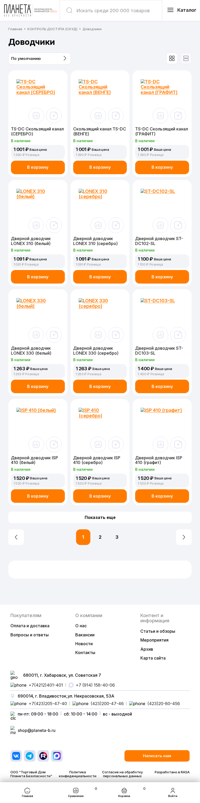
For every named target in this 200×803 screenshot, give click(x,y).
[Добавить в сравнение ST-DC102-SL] (160, 225)
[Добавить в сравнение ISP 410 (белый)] (36, 444)
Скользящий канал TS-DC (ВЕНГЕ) (99, 131)
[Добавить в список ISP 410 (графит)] (178, 444)
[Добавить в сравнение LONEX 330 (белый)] (36, 335)
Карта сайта (153, 658)
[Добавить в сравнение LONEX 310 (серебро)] (98, 225)
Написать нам (157, 755)
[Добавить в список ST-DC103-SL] (178, 335)
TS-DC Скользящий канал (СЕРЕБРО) (37, 131)
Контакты (85, 652)
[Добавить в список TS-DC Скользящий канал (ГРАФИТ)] (178, 115)
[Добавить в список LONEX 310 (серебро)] (116, 225)
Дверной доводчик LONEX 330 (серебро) (95, 350)
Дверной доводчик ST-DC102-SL (159, 241)
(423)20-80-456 (163, 703)
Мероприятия (154, 640)
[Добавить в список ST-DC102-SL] (178, 225)
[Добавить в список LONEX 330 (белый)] (54, 335)
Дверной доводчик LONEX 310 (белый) (31, 241)
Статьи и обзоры (157, 631)
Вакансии (85, 634)
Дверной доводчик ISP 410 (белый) (34, 460)
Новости (84, 643)
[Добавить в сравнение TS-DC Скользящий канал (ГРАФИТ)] (160, 115)
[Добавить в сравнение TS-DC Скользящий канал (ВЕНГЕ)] (98, 115)
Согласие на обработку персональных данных (122, 774)
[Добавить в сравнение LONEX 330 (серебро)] (98, 335)
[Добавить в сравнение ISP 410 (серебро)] (98, 444)
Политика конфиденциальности (77, 774)
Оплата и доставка (29, 625)
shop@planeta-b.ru (36, 730)
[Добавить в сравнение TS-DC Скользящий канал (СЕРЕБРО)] (36, 115)
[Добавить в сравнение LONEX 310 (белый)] (36, 225)
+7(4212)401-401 (46, 685)
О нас (81, 625)
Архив (146, 649)
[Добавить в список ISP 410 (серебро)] (116, 444)
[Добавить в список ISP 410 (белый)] (54, 444)
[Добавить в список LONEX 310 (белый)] (54, 225)
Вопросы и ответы (29, 634)
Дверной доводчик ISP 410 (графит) (158, 460)
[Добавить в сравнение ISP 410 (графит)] (160, 444)
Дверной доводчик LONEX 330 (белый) (31, 350)
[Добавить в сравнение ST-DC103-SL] (160, 335)
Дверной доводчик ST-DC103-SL (159, 350)
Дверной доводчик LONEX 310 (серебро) (95, 241)
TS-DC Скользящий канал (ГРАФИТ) (161, 131)
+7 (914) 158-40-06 (95, 685)
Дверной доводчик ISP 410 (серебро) (96, 460)
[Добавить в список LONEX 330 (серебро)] (116, 335)
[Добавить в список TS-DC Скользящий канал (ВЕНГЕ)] (116, 115)
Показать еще (100, 517)
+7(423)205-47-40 (48, 703)
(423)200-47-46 (107, 703)
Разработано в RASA (172, 772)
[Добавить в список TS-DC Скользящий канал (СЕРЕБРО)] (54, 115)
